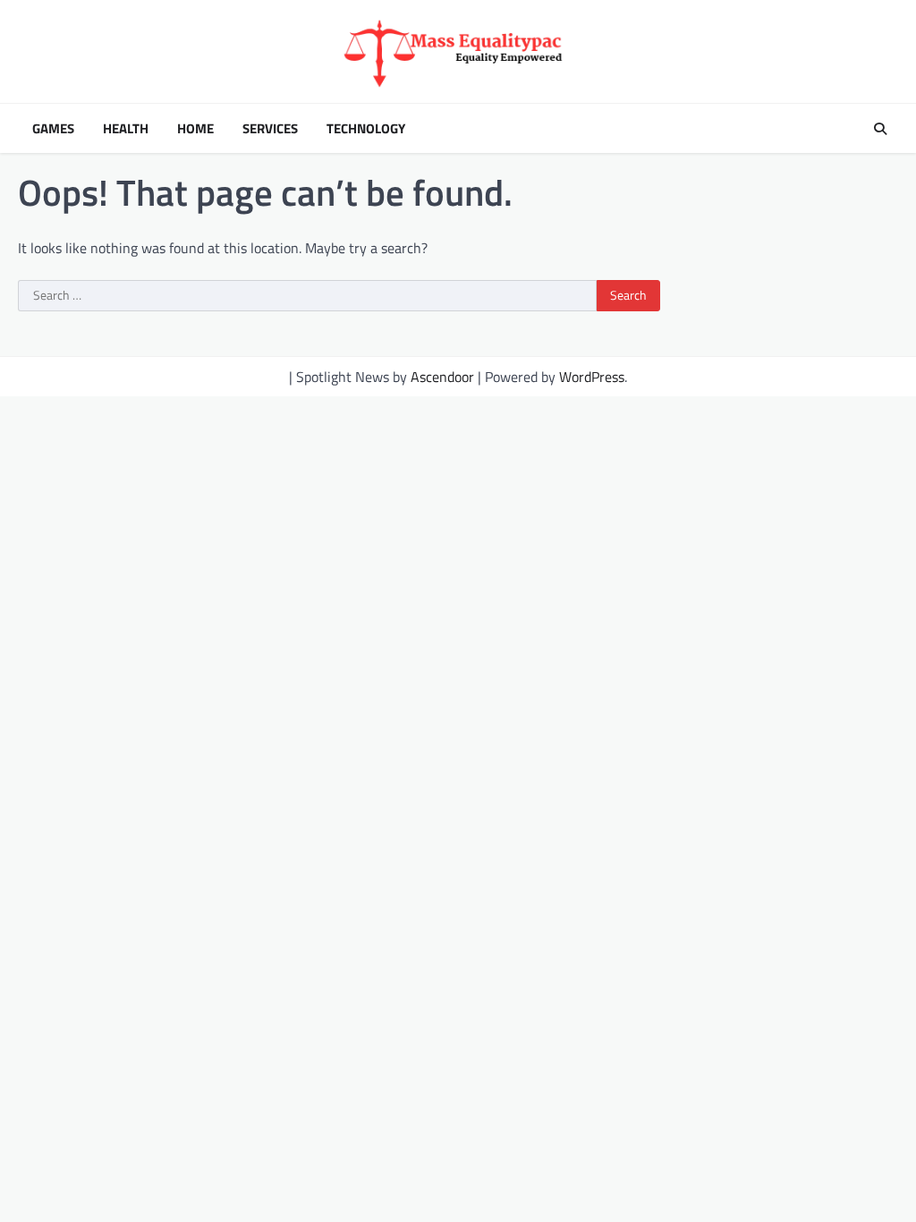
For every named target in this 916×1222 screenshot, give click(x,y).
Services (270, 129)
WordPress (591, 376)
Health (125, 129)
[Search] (880, 128)
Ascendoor (442, 376)
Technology (366, 129)
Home (195, 129)
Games (53, 129)
